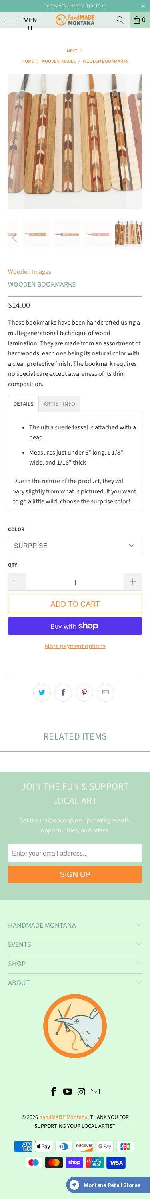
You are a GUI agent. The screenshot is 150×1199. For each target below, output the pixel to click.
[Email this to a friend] (105, 693)
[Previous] (16, 141)
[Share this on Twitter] (42, 693)
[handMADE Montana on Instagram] (82, 1092)
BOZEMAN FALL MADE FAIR (66, 6)
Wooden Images (29, 271)
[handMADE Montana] (75, 20)
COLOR (16, 529)
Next (72, 51)
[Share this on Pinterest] (84, 693)
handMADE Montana (63, 1117)
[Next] (134, 141)
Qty (12, 565)
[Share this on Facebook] (63, 693)
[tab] (23, 404)
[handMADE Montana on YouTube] (68, 1092)
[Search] (120, 20)
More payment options (75, 646)
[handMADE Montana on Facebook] (54, 1092)
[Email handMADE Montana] (96, 1092)
